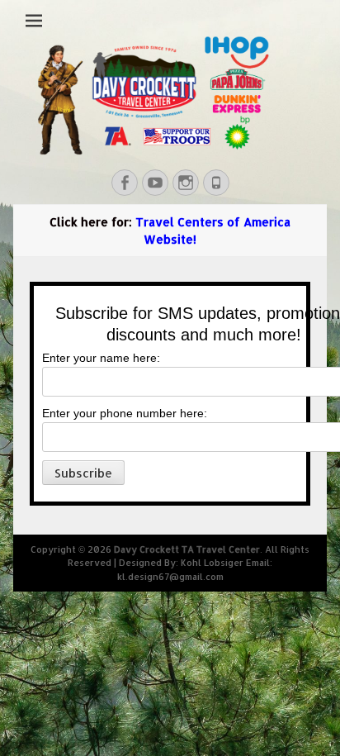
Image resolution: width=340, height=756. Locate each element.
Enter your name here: (101, 357)
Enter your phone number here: (124, 413)
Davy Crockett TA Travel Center (187, 549)
